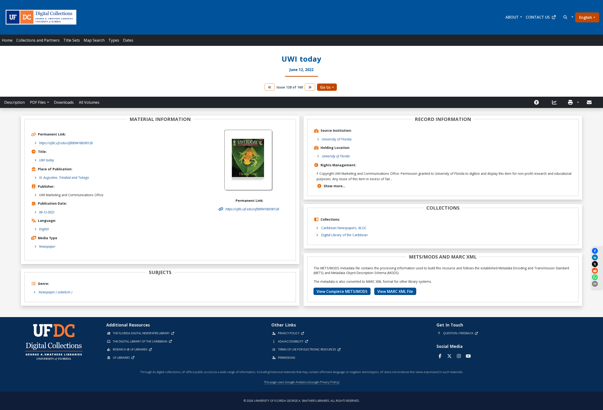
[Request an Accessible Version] (538, 102)
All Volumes (89, 102)
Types (113, 40)
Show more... (334, 186)
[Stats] (556, 102)
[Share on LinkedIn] (597, 257)
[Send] (589, 102)
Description (14, 102)
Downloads (64, 102)
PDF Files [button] (38, 102)
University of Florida (336, 139)
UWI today (46, 160)
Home (7, 40)
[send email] (597, 284)
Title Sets (71, 40)
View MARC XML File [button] (395, 291)
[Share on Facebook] (597, 251)
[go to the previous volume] (270, 87)
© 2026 (302, 401)
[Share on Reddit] (597, 271)
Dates (128, 40)
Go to (325, 87)
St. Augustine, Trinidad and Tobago (64, 177)
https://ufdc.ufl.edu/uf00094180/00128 (66, 143)
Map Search (94, 40)
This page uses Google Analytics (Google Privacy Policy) (301, 382)
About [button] (512, 17)
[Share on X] (597, 264)
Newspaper (47, 246)
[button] (567, 17)
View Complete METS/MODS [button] (342, 291)
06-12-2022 (46, 212)
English (585, 17)
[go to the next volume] (310, 87)
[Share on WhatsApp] (597, 277)
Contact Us (538, 17)
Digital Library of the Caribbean (344, 235)
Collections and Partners (38, 40)
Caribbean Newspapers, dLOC (344, 228)
